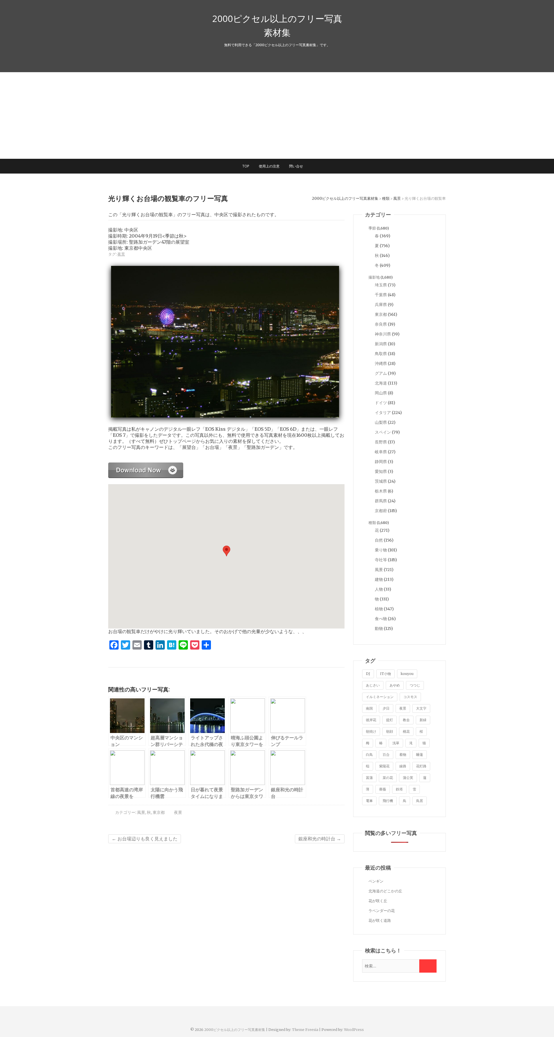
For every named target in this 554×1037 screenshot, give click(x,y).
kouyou (407, 674)
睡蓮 (419, 754)
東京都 (159, 812)
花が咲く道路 (379, 920)
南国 (369, 708)
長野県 (381, 442)
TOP (245, 166)
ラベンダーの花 (381, 910)
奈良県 (381, 324)
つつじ (415, 685)
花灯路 (421, 766)
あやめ (395, 685)
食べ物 (381, 618)
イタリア (383, 412)
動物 (379, 628)
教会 (406, 720)
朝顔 (389, 731)
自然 (379, 540)
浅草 (395, 743)
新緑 (423, 720)
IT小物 (385, 674)
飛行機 (388, 801)
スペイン (383, 432)
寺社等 (381, 559)
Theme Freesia (305, 1029)
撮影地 (374, 277)
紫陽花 (384, 766)
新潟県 (381, 343)
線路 (402, 766)
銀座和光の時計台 (319, 839)
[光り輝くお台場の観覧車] (145, 465)
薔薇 (382, 789)
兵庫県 (381, 304)
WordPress (354, 1029)
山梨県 (381, 422)
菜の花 (388, 777)
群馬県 (381, 500)
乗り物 (381, 550)
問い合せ (296, 166)
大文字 (421, 708)
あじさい (373, 685)
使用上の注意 (269, 166)
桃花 (406, 731)
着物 (402, 754)
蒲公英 (408, 777)
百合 (386, 754)
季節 (372, 228)
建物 (379, 579)
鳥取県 (381, 353)
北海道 (381, 383)
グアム (381, 373)
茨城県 (381, 481)
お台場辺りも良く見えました (144, 839)
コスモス (410, 697)
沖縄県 (381, 363)
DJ (368, 674)
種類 (372, 522)
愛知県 (381, 471)
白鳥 (369, 754)
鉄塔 (399, 789)
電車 (369, 801)
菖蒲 (369, 777)
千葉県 (381, 294)
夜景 (121, 254)
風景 (141, 812)
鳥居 (419, 801)
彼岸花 (371, 720)
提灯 (389, 720)
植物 (379, 608)
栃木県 (381, 491)
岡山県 (381, 393)
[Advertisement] (277, 115)
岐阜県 (381, 451)
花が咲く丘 (377, 900)
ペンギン (375, 881)
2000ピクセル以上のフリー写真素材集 (277, 25)
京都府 (381, 510)
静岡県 (381, 461)
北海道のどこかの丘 (385, 891)
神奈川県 (383, 334)
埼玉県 (381, 285)
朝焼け (371, 731)
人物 (379, 589)
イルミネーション (380, 697)
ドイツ (381, 402)
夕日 (386, 708)
